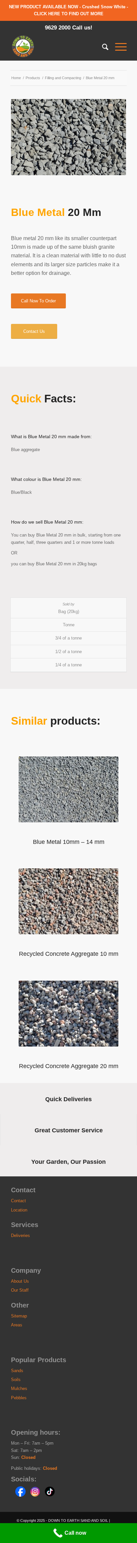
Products (33, 78)
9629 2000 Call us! (68, 27)
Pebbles (19, 1397)
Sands (17, 1370)
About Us (20, 1281)
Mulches (19, 1388)
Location (19, 1210)
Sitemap (19, 1315)
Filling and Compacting (63, 78)
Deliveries (20, 1235)
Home (16, 78)
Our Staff (20, 1290)
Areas (16, 1324)
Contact (18, 1200)
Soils (16, 1379)
